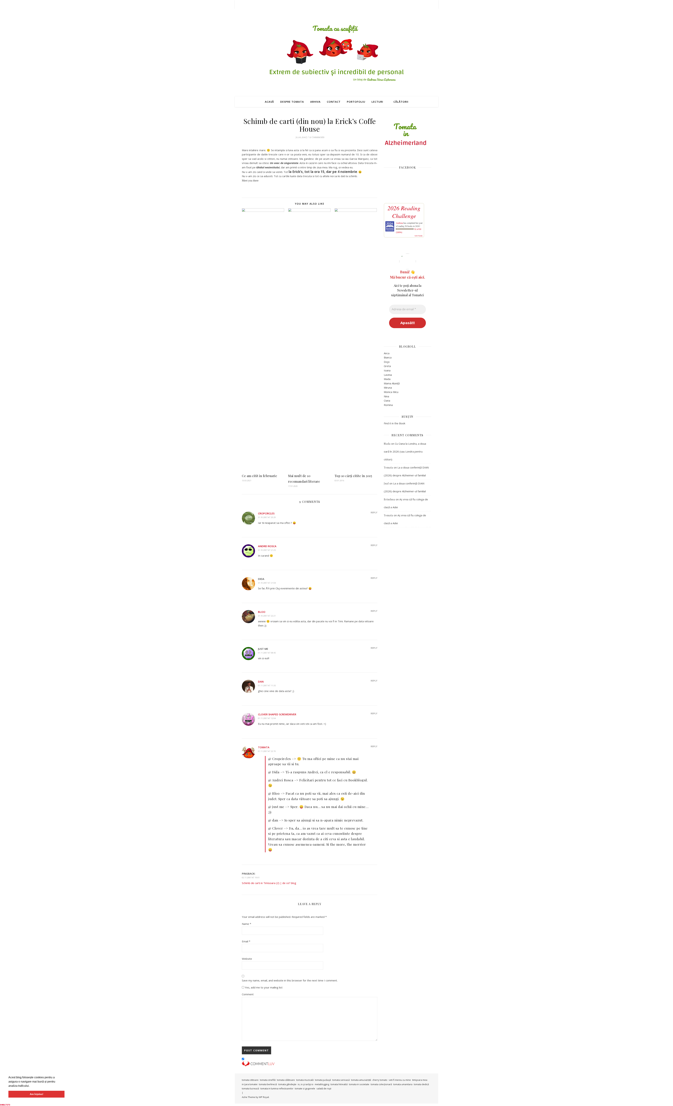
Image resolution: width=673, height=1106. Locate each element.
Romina (388, 405)
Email (246, 941)
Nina (386, 396)
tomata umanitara (402, 1084)
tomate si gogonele (305, 1088)
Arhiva (315, 101)
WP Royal (264, 1097)
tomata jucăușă (323, 1079)
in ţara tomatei (249, 1084)
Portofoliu (356, 101)
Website (247, 958)
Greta (387, 366)
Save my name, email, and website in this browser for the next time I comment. (290, 980)
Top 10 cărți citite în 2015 (353, 476)
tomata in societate (359, 1084)
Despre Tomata (292, 101)
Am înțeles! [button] (36, 1094)
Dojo (387, 362)
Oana (387, 400)
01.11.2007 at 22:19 (267, 751)
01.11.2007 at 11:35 (267, 685)
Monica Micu (391, 392)
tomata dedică (421, 1084)
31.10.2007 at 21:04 (267, 582)
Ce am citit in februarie (259, 476)
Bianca (388, 357)
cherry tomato (379, 1079)
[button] (30, 1086)
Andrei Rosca (267, 546)
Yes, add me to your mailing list (263, 987)
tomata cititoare (250, 1079)
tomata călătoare (286, 1079)
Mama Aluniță (392, 383)
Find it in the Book (394, 423)
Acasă (269, 101)
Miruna (388, 387)
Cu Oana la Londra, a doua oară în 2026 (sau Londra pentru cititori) (405, 451)
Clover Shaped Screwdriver (277, 714)
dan (261, 681)
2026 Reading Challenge (404, 212)
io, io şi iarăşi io (305, 1084)
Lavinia (388, 374)
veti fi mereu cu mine (400, 1079)
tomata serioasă (341, 1079)
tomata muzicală (305, 1079)
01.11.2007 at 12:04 (267, 718)
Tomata (263, 747)
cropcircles (266, 513)
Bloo (261, 612)
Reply (374, 512)
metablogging (322, 1084)
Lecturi (377, 101)
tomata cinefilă (268, 1079)
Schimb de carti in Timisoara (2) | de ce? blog (269, 883)
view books (418, 235)
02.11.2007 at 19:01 (251, 877)
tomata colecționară (381, 1084)
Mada (387, 379)
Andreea (399, 222)
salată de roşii (324, 1088)
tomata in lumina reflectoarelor (276, 1088)
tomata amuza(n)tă (361, 1079)
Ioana (387, 370)
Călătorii (400, 101)
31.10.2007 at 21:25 (267, 550)
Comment (248, 994)
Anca (386, 353)
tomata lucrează (250, 1088)
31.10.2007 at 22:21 (267, 615)
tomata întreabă (339, 1084)
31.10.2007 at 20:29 (267, 517)
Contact (334, 101)
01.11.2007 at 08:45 (267, 652)
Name (246, 924)
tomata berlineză (268, 1084)
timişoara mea (419, 1079)
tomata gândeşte (287, 1084)
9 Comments (316, 137)
